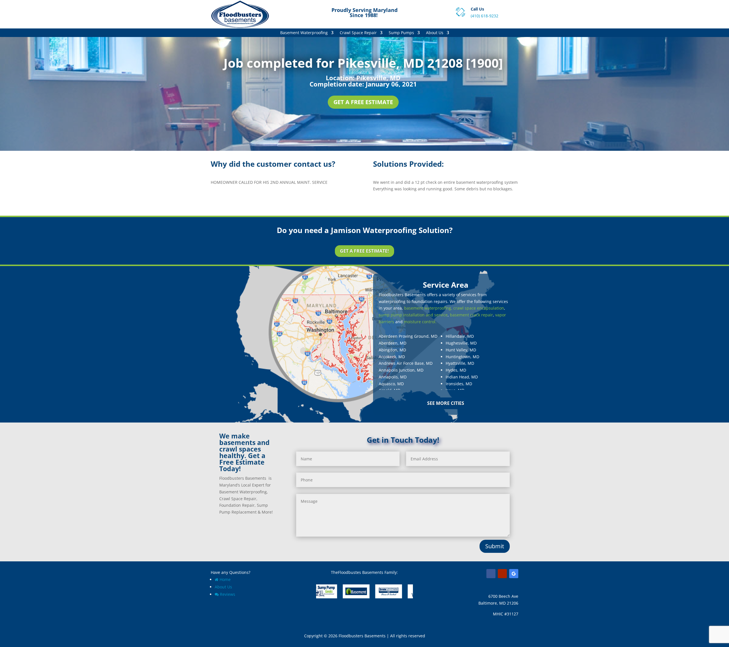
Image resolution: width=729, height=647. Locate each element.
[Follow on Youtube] (502, 573)
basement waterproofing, (428, 308)
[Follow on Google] (513, 573)
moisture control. (420, 321)
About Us (434, 33)
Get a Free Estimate (363, 102)
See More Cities (445, 403)
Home (225, 579)
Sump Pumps (401, 33)
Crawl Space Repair (358, 33)
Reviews (227, 594)
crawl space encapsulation (478, 308)
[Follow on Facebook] (490, 573)
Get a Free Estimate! (364, 251)
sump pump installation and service (413, 315)
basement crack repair (471, 315)
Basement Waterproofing (304, 33)
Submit (494, 546)
